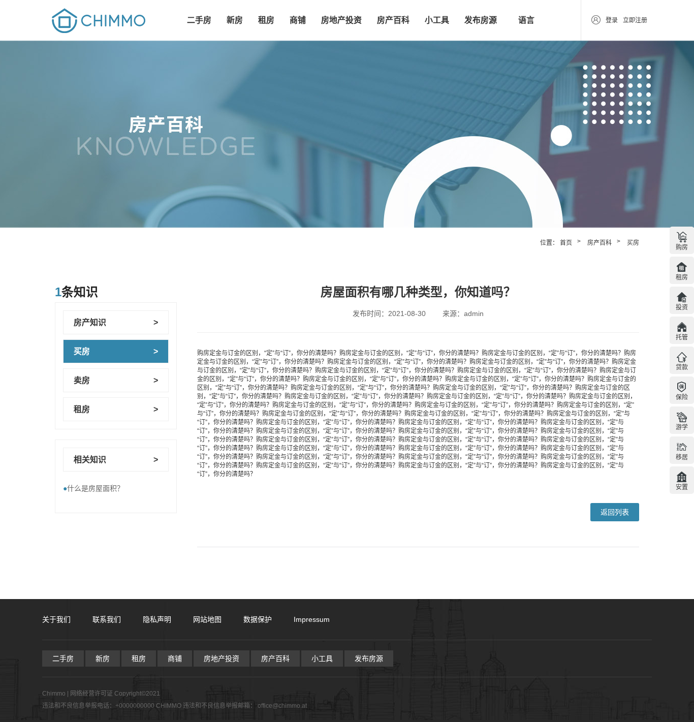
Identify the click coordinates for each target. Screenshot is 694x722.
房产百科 (393, 20)
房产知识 (90, 322)
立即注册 (635, 20)
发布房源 (480, 20)
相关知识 (90, 459)
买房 (633, 242)
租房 (266, 20)
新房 (235, 20)
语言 (526, 20)
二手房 (199, 20)
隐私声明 (157, 619)
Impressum (312, 619)
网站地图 (207, 619)
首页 (566, 242)
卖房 (82, 380)
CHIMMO (168, 705)
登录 (612, 20)
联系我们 (106, 619)
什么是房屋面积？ (93, 488)
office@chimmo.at (282, 705)
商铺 (298, 20)
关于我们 (56, 619)
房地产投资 (341, 20)
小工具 (437, 20)
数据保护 (257, 619)
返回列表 (615, 512)
